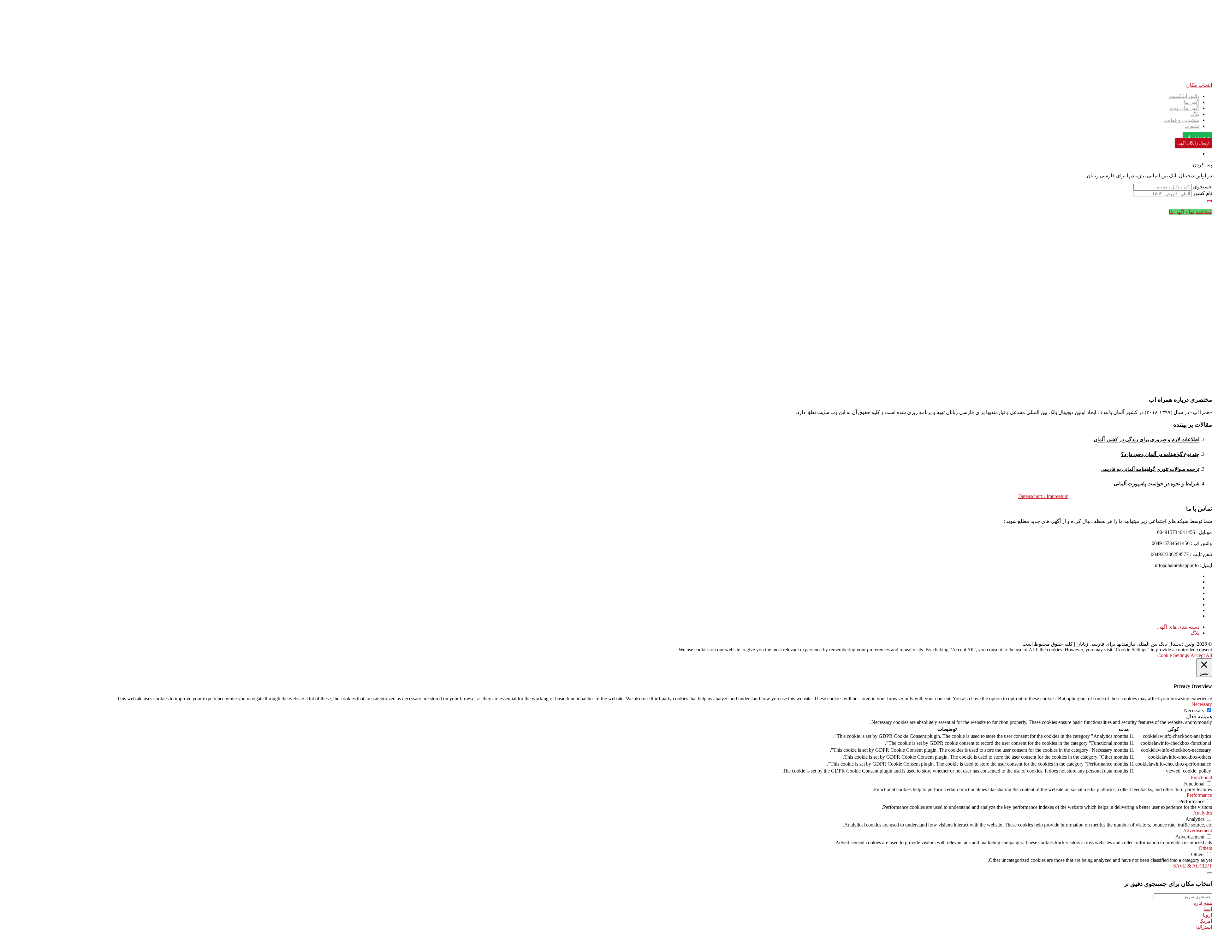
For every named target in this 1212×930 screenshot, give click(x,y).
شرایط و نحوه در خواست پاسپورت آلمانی (1156, 483)
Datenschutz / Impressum (1043, 496)
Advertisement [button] (1197, 830)
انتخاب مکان (1199, 85)
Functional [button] (1201, 777)
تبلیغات (1192, 126)
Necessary (1194, 710)
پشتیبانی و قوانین (1181, 120)
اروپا (1207, 915)
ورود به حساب (1197, 137)
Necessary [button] (1201, 704)
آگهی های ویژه (1184, 108)
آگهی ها (1191, 102)
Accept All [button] (1201, 655)
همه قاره (1202, 903)
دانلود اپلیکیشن (1184, 96)
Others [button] (1205, 848)
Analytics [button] (1202, 812)
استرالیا (1204, 927)
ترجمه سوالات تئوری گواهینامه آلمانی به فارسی (1150, 469)
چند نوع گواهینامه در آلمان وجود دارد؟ (1160, 454)
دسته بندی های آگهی (1178, 627)
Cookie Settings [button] (1173, 655)
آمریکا (1205, 921)
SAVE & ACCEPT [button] (1192, 865)
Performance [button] (1199, 795)
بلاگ (1195, 114)
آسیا (1207, 909)
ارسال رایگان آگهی (1193, 143)
